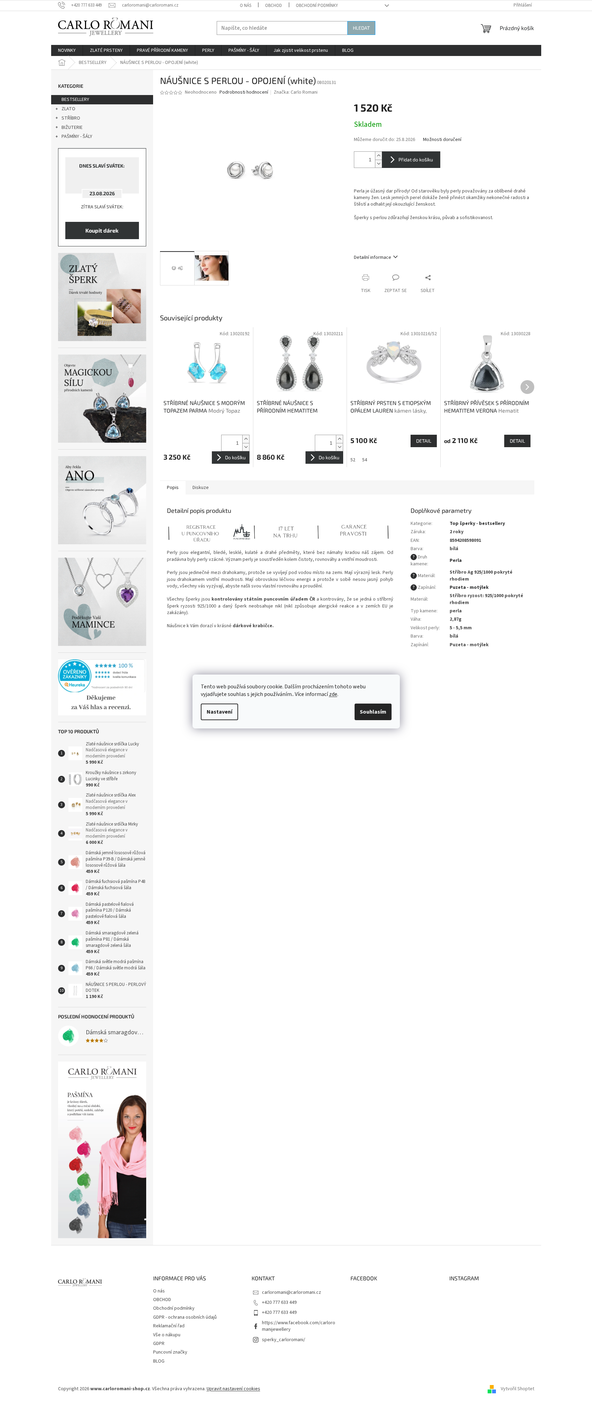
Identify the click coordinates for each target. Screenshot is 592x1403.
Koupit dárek (102, 230)
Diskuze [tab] (200, 487)
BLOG (159, 1361)
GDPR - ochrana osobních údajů (185, 1317)
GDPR (159, 1343)
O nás (245, 5)
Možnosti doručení (442, 139)
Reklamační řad (169, 1325)
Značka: (296, 92)
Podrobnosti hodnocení (243, 92)
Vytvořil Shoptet (517, 1388)
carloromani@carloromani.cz (291, 1292)
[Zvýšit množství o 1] (378, 156)
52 (352, 459)
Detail (423, 441)
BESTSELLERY (75, 99)
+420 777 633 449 (279, 1302)
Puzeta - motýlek (469, 587)
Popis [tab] (173, 487)
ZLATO (68, 108)
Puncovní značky (170, 1352)
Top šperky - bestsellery (477, 523)
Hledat (361, 28)
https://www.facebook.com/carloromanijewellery (298, 1326)
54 (364, 459)
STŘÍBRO (71, 118)
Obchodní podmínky (317, 5)
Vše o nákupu (166, 1334)
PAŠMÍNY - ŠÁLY (77, 136)
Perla (456, 560)
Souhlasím (373, 712)
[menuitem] (67, 50)
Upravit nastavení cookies (233, 1388)
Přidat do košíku (415, 159)
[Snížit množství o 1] (378, 164)
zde (333, 694)
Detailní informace (372, 257)
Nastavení (219, 712)
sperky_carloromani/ (283, 1339)
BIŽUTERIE (72, 127)
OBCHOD (273, 5)
